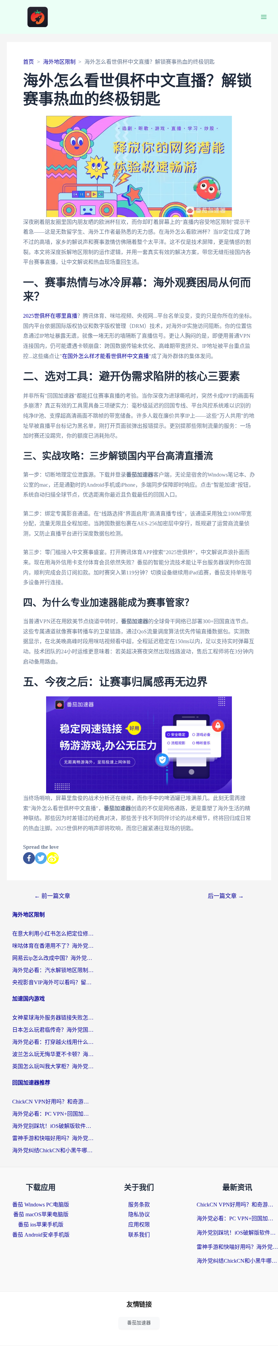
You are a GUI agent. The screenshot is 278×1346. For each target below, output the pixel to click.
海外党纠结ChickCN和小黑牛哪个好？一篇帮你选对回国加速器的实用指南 (53, 1150)
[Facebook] (29, 858)
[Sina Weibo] (53, 858)
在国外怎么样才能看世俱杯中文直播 (105, 356)
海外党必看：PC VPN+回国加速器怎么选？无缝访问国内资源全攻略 (53, 1114)
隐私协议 (139, 1214)
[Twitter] (41, 858)
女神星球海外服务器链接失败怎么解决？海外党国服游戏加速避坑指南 (53, 1018)
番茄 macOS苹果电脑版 (40, 1214)
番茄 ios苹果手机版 (40, 1224)
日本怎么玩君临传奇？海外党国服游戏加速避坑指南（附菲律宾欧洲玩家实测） (53, 1030)
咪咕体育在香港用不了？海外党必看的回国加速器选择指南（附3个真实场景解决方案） (53, 946)
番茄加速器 (139, 1322)
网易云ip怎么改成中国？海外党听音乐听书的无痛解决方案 (53, 958)
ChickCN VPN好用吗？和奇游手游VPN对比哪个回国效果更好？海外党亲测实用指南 (53, 1102)
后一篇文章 (226, 896)
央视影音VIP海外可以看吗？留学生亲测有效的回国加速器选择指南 (53, 982)
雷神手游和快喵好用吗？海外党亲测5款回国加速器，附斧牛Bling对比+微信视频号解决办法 (53, 1138)
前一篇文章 (52, 896)
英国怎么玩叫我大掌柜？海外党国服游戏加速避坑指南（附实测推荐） (53, 1066)
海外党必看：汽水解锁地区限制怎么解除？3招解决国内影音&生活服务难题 (53, 970)
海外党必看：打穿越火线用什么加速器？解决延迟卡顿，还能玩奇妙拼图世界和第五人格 (53, 1042)
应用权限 (139, 1224)
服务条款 (139, 1204)
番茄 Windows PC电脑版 (40, 1204)
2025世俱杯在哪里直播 (50, 316)
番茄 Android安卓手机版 (41, 1235)
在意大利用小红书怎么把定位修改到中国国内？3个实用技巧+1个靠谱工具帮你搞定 (53, 934)
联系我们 (139, 1235)
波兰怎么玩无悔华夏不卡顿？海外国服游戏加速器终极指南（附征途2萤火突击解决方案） (53, 1054)
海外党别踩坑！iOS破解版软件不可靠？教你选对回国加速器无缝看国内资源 (53, 1126)
